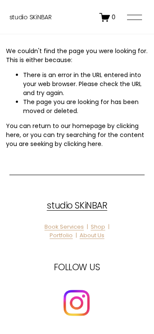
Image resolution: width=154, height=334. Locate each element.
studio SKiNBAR (30, 17)
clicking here (82, 144)
